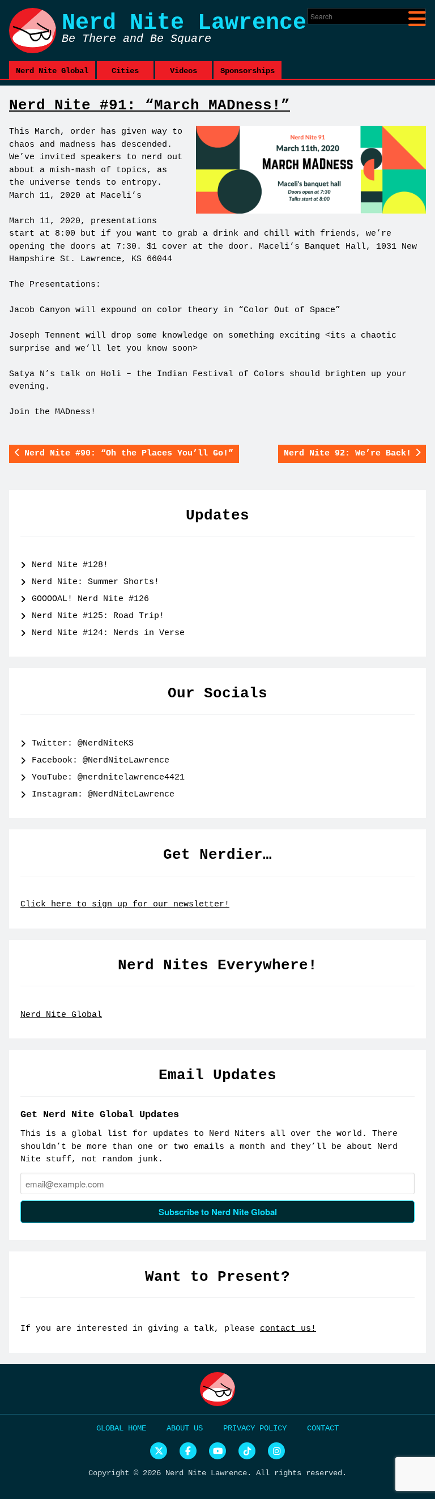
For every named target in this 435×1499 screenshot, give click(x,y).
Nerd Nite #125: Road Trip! (98, 616)
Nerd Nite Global (52, 70)
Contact (323, 1428)
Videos (183, 70)
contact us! (288, 1329)
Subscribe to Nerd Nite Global (218, 1212)
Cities (125, 70)
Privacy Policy (255, 1428)
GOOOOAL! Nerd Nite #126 (90, 599)
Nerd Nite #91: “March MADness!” (149, 105)
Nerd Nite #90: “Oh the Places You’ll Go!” (128, 453)
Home (137, 1428)
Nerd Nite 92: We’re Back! (347, 453)
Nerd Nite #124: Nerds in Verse (108, 633)
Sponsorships (247, 70)
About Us (185, 1428)
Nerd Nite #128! (70, 565)
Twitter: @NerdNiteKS (83, 743)
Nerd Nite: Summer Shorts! (95, 582)
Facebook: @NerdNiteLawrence (100, 760)
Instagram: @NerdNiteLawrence (103, 794)
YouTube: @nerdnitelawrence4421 (108, 777)
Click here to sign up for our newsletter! (124, 904)
